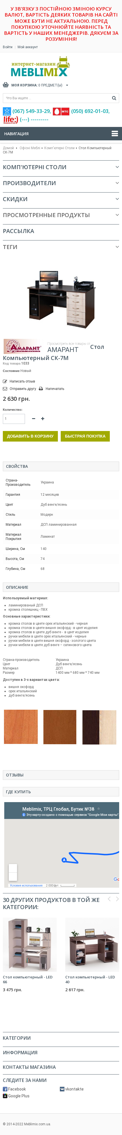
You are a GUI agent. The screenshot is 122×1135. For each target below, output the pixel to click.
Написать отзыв (22, 381)
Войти (7, 47)
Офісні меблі (30, 148)
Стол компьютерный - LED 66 (27, 979)
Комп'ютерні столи (59, 148)
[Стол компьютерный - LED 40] (92, 945)
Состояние (11, 371)
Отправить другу (23, 389)
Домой (8, 148)
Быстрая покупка (85, 436)
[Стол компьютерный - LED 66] (30, 945)
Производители (29, 183)
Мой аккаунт (28, 47)
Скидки (15, 199)
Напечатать (55, 389)
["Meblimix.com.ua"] (52, 66)
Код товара (11, 363)
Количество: (12, 409)
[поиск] (114, 98)
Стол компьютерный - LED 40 (90, 979)
